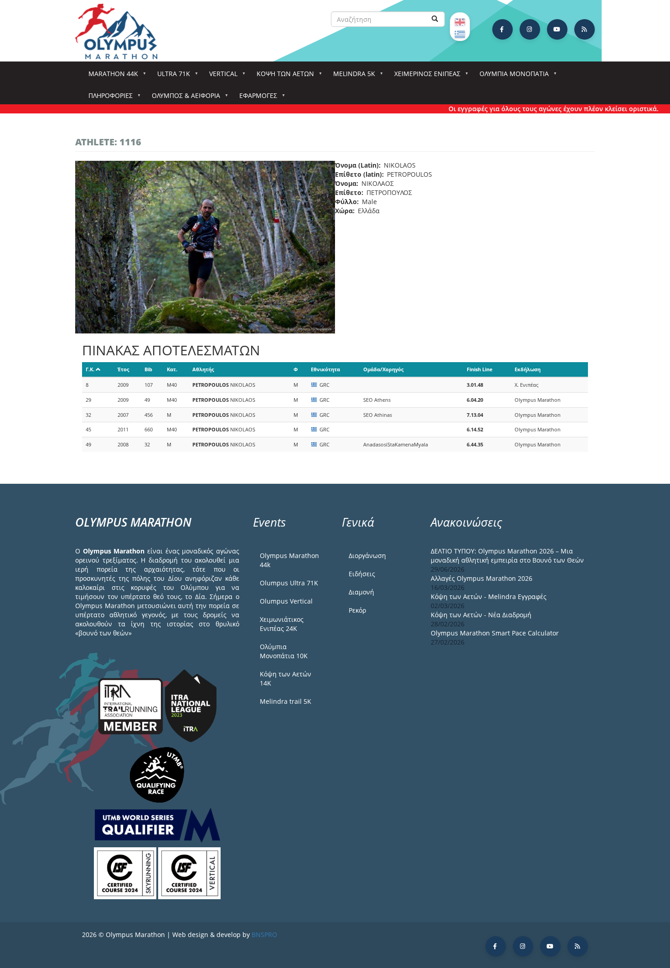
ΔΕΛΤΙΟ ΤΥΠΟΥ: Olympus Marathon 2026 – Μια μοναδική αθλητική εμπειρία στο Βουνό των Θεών (507, 555)
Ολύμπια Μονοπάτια (511, 76)
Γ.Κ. (90, 369)
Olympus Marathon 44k (289, 560)
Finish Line (480, 369)
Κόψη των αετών (282, 76)
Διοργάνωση (367, 555)
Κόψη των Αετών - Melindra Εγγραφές (488, 596)
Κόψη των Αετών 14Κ (285, 678)
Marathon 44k (110, 76)
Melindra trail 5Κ (285, 701)
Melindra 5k (351, 76)
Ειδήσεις (362, 573)
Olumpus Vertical (286, 601)
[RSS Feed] (584, 29)
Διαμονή (361, 592)
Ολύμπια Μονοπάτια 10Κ (284, 651)
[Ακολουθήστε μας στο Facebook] (502, 29)
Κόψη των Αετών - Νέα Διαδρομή (481, 614)
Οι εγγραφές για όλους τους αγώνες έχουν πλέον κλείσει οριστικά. (537, 108)
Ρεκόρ (357, 610)
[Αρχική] (120, 31)
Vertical (220, 76)
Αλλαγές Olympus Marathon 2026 (481, 578)
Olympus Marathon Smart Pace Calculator (495, 633)
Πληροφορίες (107, 98)
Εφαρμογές (255, 98)
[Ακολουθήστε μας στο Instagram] (530, 29)
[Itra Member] (131, 705)
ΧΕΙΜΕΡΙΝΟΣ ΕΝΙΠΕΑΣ (424, 76)
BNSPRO (264, 934)
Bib (148, 369)
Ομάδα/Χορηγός (383, 369)
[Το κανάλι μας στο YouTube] (557, 29)
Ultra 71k (170, 76)
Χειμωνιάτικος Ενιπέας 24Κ (282, 624)
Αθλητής (203, 369)
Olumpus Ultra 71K (289, 583)
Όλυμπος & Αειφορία (182, 98)
